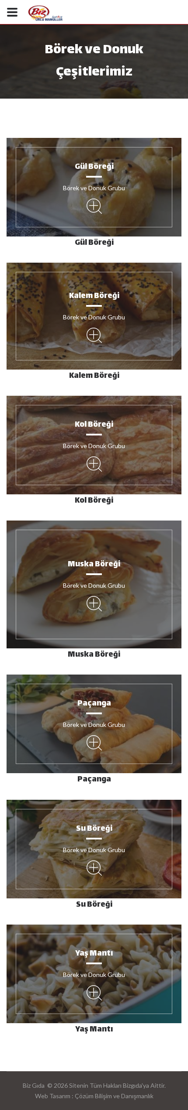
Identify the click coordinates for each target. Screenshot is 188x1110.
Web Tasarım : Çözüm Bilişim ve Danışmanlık (94, 1096)
